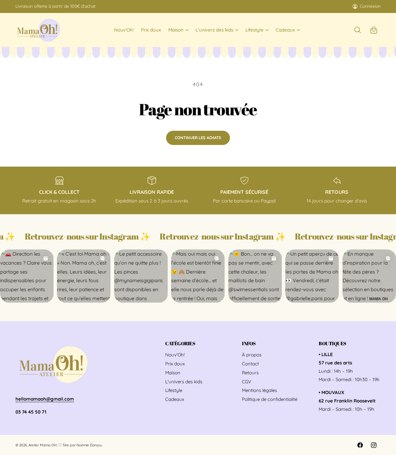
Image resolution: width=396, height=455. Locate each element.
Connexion (370, 6)
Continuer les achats (198, 137)
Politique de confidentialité (269, 399)
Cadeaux (285, 30)
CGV (246, 382)
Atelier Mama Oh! (42, 445)
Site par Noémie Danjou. (82, 445)
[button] (178, 30)
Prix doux (175, 364)
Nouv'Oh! (175, 355)
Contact (250, 364)
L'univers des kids (214, 30)
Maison (175, 30)
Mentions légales (259, 390)
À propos (251, 355)
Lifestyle (254, 30)
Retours (250, 373)
